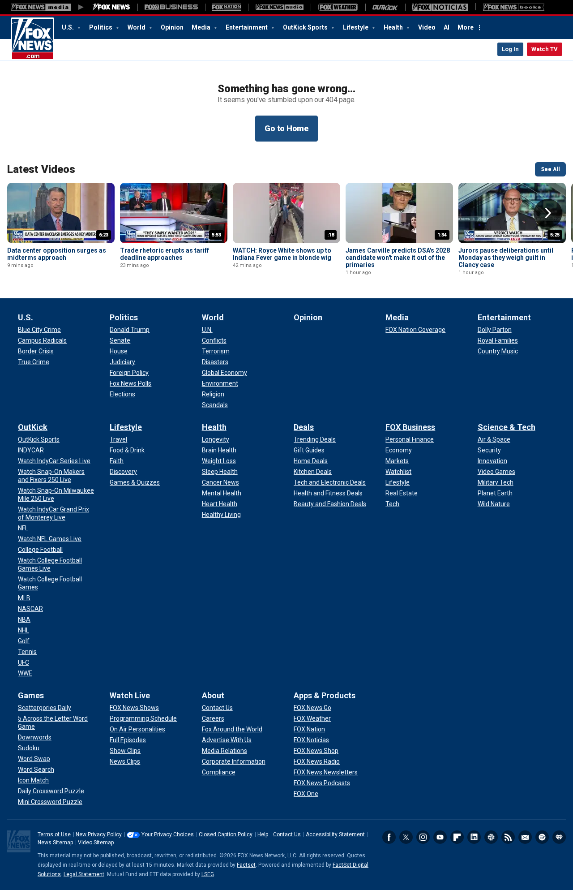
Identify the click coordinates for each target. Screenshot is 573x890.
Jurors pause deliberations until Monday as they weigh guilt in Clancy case (505, 257)
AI (446, 27)
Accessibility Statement (335, 834)
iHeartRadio (559, 837)
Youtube (440, 837)
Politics (101, 27)
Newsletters (525, 837)
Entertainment (247, 27)
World (137, 27)
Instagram (423, 837)
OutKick (32, 427)
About (213, 695)
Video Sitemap (96, 842)
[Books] (514, 7)
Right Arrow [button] (548, 213)
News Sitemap (55, 842)
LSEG (207, 874)
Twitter (406, 837)
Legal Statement (84, 874)
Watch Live (130, 695)
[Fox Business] (171, 7)
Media (202, 27)
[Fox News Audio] (279, 7)
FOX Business (410, 427)
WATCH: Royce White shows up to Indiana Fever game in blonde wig (282, 254)
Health (394, 27)
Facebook (389, 837)
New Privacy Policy (99, 834)
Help (262, 834)
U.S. (68, 27)
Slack (491, 837)
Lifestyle (356, 27)
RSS (508, 837)
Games (31, 695)
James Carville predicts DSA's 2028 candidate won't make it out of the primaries (398, 257)
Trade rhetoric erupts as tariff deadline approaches (164, 254)
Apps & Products (324, 695)
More (466, 27)
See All (550, 169)
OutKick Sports (306, 27)
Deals (304, 427)
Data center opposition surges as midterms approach (56, 254)
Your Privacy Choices (167, 834)
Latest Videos (41, 169)
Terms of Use (54, 834)
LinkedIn (474, 837)
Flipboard (457, 837)
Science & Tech (506, 427)
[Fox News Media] (111, 7)
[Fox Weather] (338, 7)
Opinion (172, 27)
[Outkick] (385, 7)
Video (427, 27)
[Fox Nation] (226, 7)
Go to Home (286, 128)
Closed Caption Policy (225, 834)
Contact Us (287, 834)
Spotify (542, 837)
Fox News (32, 38)
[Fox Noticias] (440, 7)
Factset (246, 865)
